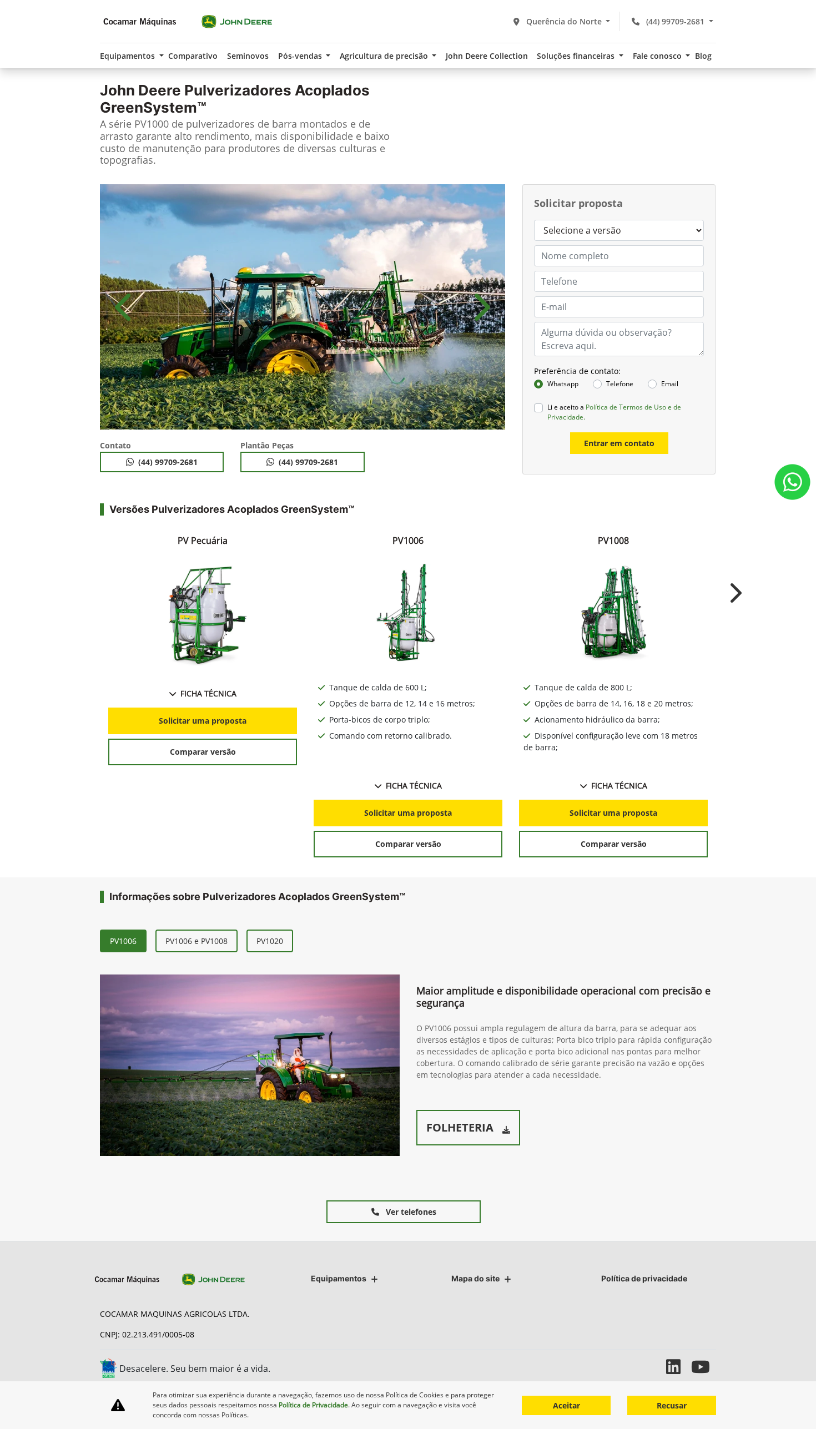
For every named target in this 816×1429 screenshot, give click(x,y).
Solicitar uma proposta (202, 720)
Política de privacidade (644, 1278)
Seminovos (248, 56)
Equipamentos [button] (128, 56)
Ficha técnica (208, 693)
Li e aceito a (614, 412)
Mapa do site (475, 1278)
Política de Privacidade (313, 1405)
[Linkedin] (678, 1366)
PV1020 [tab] (269, 941)
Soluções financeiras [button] (577, 56)
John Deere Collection (487, 56)
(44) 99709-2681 (675, 21)
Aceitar (566, 1405)
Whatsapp (562, 383)
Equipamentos (338, 1278)
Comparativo (193, 56)
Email (669, 383)
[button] (124, 307)
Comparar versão (203, 751)
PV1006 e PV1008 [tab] (196, 941)
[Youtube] (703, 1366)
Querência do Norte (564, 21)
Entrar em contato (619, 443)
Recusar (672, 1405)
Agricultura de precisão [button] (385, 56)
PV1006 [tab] (123, 941)
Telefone (619, 383)
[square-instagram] (653, 1366)
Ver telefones (410, 1211)
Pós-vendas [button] (301, 56)
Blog (703, 56)
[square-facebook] (628, 1366)
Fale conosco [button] (658, 56)
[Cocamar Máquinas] (187, 21)
